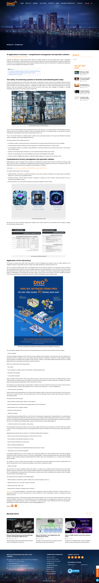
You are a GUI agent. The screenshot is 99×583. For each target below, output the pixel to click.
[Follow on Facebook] (69, 557)
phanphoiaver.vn (71, 564)
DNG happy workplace (67, 3)
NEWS (57, 3)
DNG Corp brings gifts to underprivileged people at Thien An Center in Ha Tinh (85, 79)
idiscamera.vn (84, 564)
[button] (91, 3)
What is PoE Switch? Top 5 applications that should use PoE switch (48, 535)
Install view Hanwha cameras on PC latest (85, 91)
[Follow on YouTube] (82, 557)
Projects (51, 3)
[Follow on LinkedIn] (79, 557)
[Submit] (91, 59)
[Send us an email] (75, 557)
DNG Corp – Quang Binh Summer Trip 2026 (84, 72)
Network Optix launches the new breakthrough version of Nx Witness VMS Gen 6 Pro (20, 535)
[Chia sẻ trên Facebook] (16, 506)
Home (22, 3)
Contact (80, 3)
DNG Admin (25, 56)
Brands (35, 3)
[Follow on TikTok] (72, 557)
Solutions (43, 3)
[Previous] (87, 513)
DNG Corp (9, 491)
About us (28, 3)
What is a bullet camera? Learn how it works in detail (78, 535)
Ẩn (13, 69)
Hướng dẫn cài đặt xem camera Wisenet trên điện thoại (85, 98)
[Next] (91, 513)
